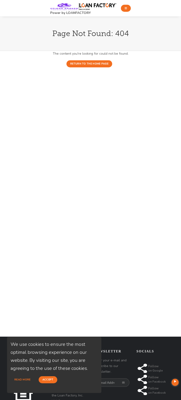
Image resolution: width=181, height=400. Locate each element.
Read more (22, 379)
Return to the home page (89, 63)
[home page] (83, 5)
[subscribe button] (123, 382)
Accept (47, 379)
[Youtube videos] (175, 382)
